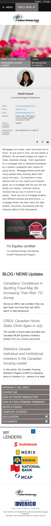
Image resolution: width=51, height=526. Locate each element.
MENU (9, 7)
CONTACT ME (9, 392)
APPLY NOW (24, 7)
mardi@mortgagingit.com (25, 112)
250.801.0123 (21, 109)
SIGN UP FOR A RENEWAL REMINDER (23, 402)
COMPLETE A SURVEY (14, 411)
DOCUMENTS (9, 421)
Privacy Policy (16, 508)
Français (47, 1)
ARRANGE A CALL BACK (15, 387)
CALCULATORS (10, 416)
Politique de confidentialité (31, 508)
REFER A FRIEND (12, 407)
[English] (38, 1)
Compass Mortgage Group (25, 106)
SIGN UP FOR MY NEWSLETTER (20, 397)
